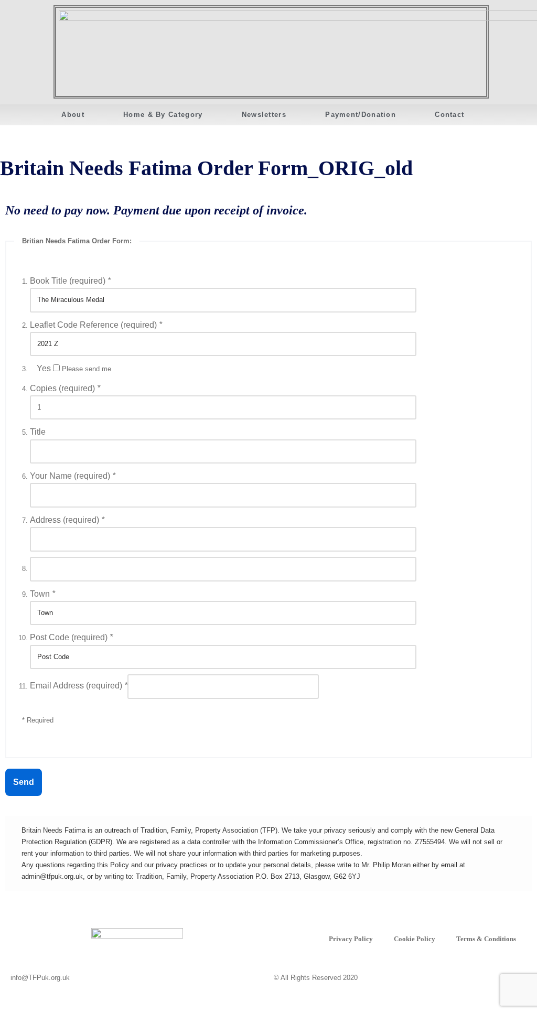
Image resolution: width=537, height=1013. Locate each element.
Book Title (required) (70, 280)
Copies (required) (65, 388)
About (72, 114)
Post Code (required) (71, 637)
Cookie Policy (414, 939)
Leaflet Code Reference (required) (96, 324)
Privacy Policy (351, 939)
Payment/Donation (360, 114)
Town (42, 593)
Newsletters (264, 114)
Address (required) (67, 519)
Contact (449, 114)
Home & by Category (162, 114)
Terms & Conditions (486, 939)
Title (38, 431)
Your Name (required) (72, 475)
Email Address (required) (78, 685)
